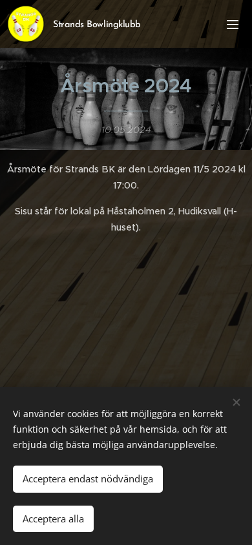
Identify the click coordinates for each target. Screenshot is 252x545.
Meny (233, 24)
